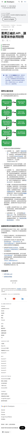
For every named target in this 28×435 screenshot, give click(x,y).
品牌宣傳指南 (12, 424)
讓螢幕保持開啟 (8, 276)
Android (3, 306)
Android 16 (3, 361)
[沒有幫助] (12, 30)
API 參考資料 (4, 383)
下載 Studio (3, 385)
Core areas (12, 6)
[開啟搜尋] (19, 2)
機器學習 (3, 328)
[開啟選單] (2, 1)
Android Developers (5, 25)
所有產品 (3, 419)
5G (2, 337)
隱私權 (2, 335)
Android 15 (3, 363)
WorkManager (7, 241)
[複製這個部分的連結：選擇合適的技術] (14, 91)
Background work (9, 7)
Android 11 (3, 372)
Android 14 (3, 365)
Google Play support (5, 398)
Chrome (3, 412)
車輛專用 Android (5, 350)
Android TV (3, 352)
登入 (25, 1)
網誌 (2, 317)
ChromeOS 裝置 (5, 348)
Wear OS (3, 346)
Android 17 (3, 358)
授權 (7, 424)
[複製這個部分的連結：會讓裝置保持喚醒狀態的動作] (25, 226)
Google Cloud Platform (6, 417)
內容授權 (19, 288)
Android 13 (3, 368)
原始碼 (2, 313)
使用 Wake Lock (8, 274)
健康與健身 (3, 330)
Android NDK (4, 388)
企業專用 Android (5, 308)
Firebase (3, 414)
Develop (3, 6)
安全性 (2, 311)
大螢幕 (2, 343)
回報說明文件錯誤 (5, 396)
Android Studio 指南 (5, 378)
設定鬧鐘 (8, 263)
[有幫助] (10, 30)
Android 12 (3, 370)
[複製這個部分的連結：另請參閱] (9, 271)
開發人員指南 (4, 381)
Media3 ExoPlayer (13, 247)
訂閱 (22, 428)
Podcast (3, 320)
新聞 (2, 315)
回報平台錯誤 (4, 394)
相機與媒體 (3, 333)
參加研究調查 (4, 400)
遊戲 (2, 326)
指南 (13, 27)
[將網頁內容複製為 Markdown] (7, 40)
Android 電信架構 (18, 156)
